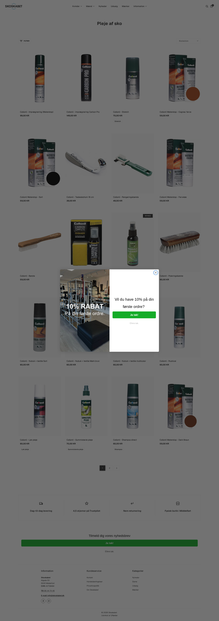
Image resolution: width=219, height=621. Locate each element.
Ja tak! (134, 314)
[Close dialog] (155, 272)
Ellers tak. (134, 323)
